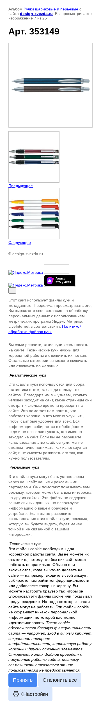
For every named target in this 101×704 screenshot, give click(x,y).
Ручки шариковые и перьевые (51, 9)
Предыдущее (20, 185)
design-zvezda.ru (36, 13)
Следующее (19, 242)
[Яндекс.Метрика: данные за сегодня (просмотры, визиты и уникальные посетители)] (25, 272)
